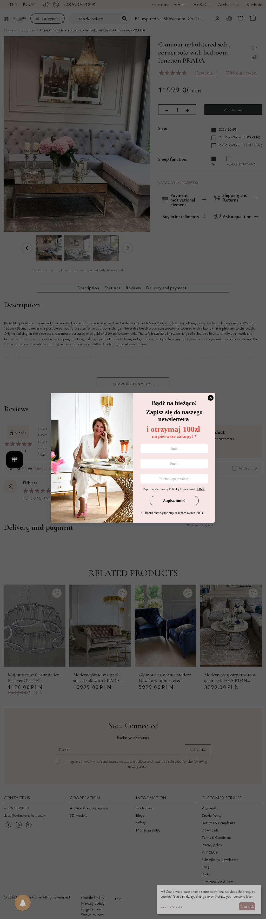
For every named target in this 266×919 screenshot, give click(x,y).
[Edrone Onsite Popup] (133, 459)
